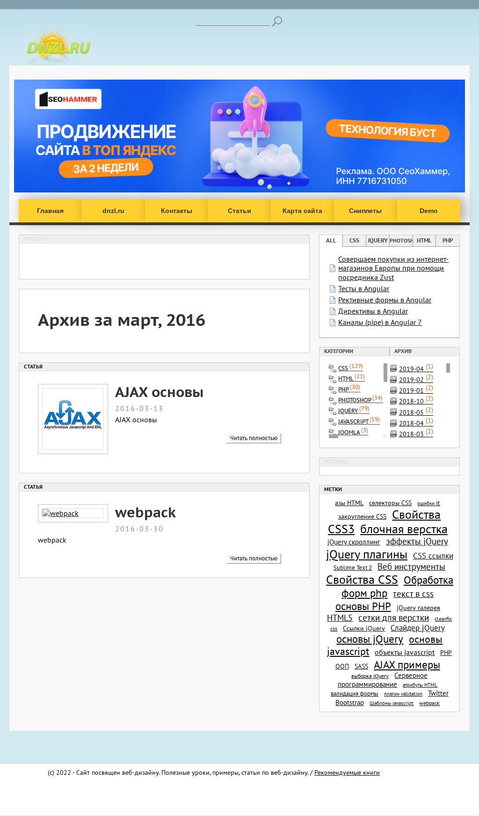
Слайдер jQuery (418, 628)
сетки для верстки (393, 617)
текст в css (413, 593)
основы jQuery (369, 639)
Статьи (239, 210)
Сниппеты (365, 210)
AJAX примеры (407, 664)
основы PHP (363, 606)
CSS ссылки (433, 556)
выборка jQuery (370, 675)
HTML (351, 378)
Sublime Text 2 (353, 567)
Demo (429, 210)
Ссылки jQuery (364, 628)
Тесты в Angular (363, 288)
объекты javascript (405, 652)
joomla (353, 432)
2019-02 (416, 379)
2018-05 (416, 412)
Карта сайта (302, 210)
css (354, 240)
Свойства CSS (362, 579)
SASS (361, 666)
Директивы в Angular (373, 311)
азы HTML (349, 502)
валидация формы (354, 693)
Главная (50, 210)
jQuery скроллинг (353, 541)
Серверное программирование (383, 679)
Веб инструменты (411, 566)
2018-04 (416, 423)
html (424, 240)
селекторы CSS (390, 503)
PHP (349, 389)
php (448, 240)
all (331, 240)
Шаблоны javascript (392, 703)
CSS (350, 368)
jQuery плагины (366, 554)
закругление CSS (362, 516)
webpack (145, 512)
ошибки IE (428, 503)
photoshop (401, 240)
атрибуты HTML (420, 685)
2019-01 (416, 390)
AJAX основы (159, 391)
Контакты (176, 210)
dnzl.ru (113, 210)
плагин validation (403, 694)
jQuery (378, 240)
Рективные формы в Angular (384, 299)
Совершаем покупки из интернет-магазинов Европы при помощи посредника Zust (393, 267)
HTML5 (340, 617)
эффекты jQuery (417, 541)
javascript (359, 422)
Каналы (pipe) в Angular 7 (380, 322)
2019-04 (416, 368)
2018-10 (416, 401)
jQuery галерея (418, 607)
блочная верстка (404, 529)
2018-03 (416, 433)
